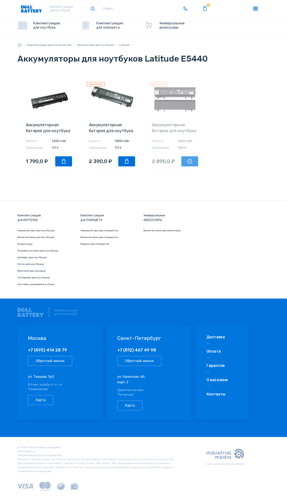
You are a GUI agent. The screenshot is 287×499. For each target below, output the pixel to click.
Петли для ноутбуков (30, 264)
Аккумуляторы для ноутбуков (35, 230)
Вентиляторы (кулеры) (31, 270)
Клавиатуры (25, 243)
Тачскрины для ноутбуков (33, 277)
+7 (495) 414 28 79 (47, 350)
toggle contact (185, 9)
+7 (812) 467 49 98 (136, 350)
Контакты (216, 394)
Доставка (216, 337)
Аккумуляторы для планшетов (99, 230)
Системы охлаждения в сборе (35, 284)
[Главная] (19, 45)
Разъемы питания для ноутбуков (37, 250)
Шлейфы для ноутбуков (32, 257)
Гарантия (216, 365)
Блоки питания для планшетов (99, 237)
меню (255, 9)
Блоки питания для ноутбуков (35, 237)
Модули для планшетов (94, 243)
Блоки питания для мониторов (162, 230)
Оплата (214, 351)
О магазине (217, 380)
